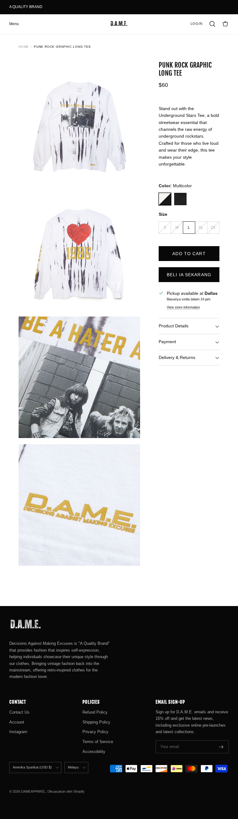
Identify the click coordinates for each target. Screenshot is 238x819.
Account (16, 722)
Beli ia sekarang (189, 274)
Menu (14, 24)
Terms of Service (97, 741)
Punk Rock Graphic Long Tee (62, 46)
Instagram (18, 731)
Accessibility (93, 751)
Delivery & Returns (177, 357)
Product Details (173, 325)
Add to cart (188, 253)
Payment (167, 341)
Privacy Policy (95, 731)
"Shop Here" (54, 9)
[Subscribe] (221, 747)
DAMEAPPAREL (33, 791)
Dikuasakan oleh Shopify (66, 791)
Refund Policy (95, 712)
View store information (183, 307)
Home (24, 46)
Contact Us (19, 712)
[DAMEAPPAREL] (119, 24)
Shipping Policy (96, 722)
